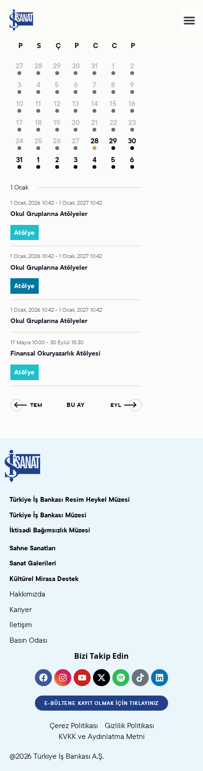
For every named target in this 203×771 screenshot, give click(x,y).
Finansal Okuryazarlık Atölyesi (55, 353)
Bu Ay (76, 404)
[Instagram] (62, 677)
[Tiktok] (140, 677)
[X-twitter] (101, 677)
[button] (189, 20)
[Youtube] (82, 677)
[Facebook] (43, 677)
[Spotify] (120, 677)
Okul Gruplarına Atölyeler (48, 213)
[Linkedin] (159, 677)
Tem (36, 404)
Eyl (115, 404)
